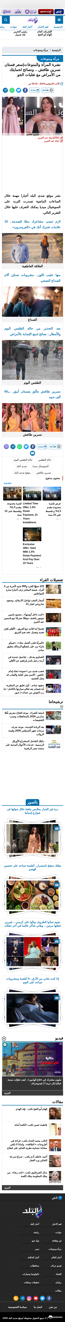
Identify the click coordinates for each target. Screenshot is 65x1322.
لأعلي (55, 1198)
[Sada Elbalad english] (6, 11)
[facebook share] (25, 90)
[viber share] (6, 446)
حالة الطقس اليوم (23, 459)
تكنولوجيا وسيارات (30, 1274)
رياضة (36, 1232)
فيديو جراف (56, 1265)
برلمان (59, 1282)
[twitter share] (18, 90)
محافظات (34, 1265)
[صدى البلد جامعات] (30, 11)
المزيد (7, 1093)
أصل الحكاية (33, 1257)
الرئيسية (58, 26)
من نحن (53, 1307)
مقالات (58, 1290)
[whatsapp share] (12, 90)
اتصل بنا (38, 1307)
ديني (37, 1249)
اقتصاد (59, 1274)
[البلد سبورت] (46, 11)
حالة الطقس (44, 459)
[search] (6, 20)
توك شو (35, 1240)
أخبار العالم (56, 1257)
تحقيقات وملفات (31, 1282)
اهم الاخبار (43, 26)
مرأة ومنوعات (40, 50)
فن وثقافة (57, 1240)
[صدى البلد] (32, 20)
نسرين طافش (43, 472)
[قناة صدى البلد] (59, 11)
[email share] (5, 90)
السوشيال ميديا (41, 466)
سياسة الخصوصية (17, 1307)
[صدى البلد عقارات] (18, 11)
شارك (33, 90)
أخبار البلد (27, 26)
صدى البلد (22, 466)
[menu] (59, 20)
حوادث (13, 26)
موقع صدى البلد (22, 472)
